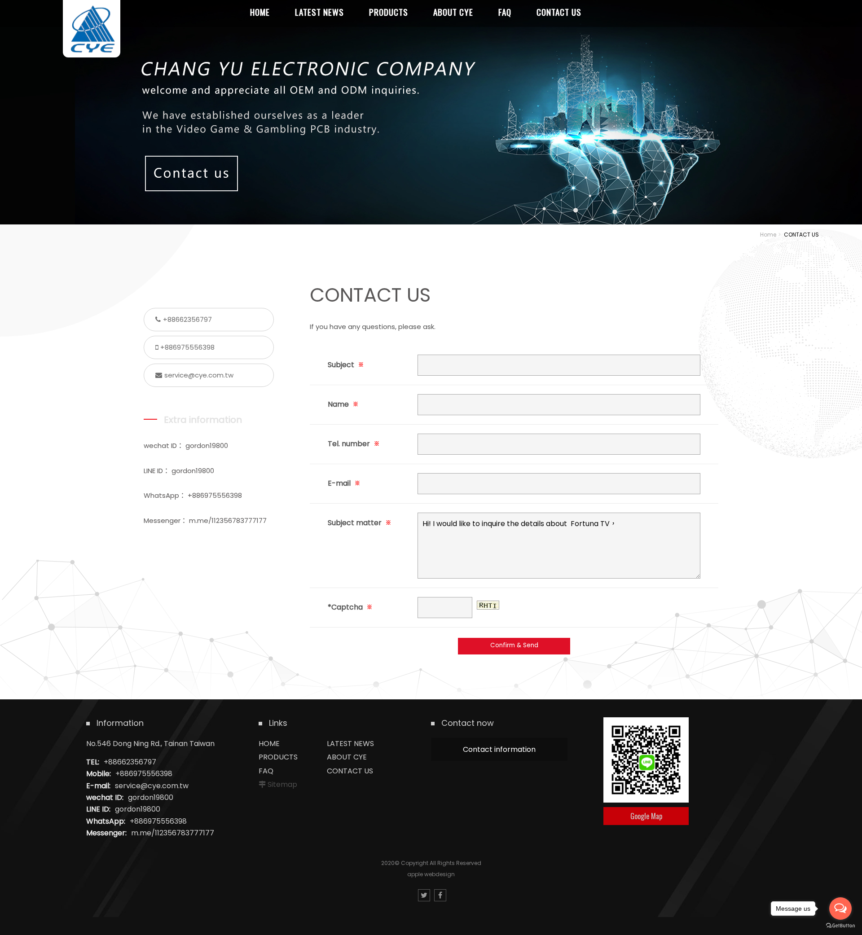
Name (343, 404)
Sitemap (282, 784)
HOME (269, 743)
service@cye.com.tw (198, 375)
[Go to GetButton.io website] (840, 926)
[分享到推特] (424, 895)
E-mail (344, 483)
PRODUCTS (278, 757)
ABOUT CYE (347, 757)
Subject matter (359, 523)
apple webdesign (431, 874)
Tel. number (353, 444)
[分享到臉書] (440, 895)
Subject (346, 365)
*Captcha (350, 607)
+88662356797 (187, 319)
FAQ (266, 771)
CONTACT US (350, 771)
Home (768, 234)
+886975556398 (187, 347)
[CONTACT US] (431, 112)
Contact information (499, 749)
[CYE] (91, 28)
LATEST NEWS (350, 743)
